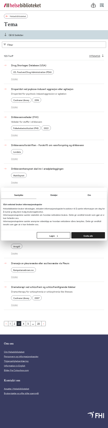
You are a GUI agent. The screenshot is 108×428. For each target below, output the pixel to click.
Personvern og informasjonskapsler (21, 356)
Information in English (14, 365)
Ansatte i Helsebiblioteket (16, 388)
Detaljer (14, 79)
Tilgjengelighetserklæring (16, 361)
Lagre (52, 236)
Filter (10, 44)
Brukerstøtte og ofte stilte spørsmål (21, 393)
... (33, 323)
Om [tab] (89, 195)
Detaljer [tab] (54, 195)
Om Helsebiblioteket (14, 351)
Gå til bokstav (16, 35)
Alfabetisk (94, 55)
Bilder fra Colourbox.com (16, 370)
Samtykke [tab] (18, 195)
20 (38, 323)
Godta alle (88, 236)
